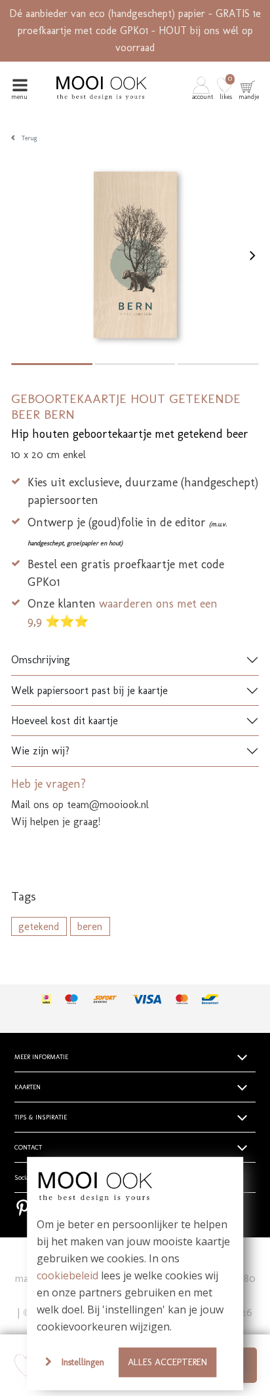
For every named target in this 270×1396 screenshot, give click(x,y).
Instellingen (83, 1362)
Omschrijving (40, 659)
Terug (29, 138)
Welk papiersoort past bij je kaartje (89, 690)
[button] (203, 87)
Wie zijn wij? (40, 751)
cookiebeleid (67, 1275)
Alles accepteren (167, 1362)
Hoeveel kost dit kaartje (64, 720)
